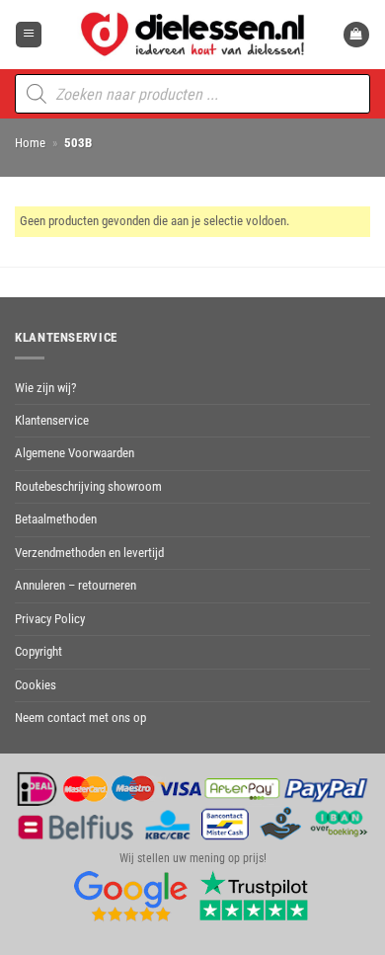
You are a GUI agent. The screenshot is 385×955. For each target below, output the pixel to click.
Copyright (38, 651)
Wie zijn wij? (45, 387)
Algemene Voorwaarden (74, 452)
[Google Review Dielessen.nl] (131, 896)
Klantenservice (52, 420)
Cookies (35, 684)
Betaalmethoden (56, 519)
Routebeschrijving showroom (88, 486)
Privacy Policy (50, 618)
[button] (28, 35)
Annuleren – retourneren (75, 585)
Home (30, 142)
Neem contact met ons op (80, 717)
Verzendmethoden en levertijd (89, 552)
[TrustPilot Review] (253, 896)
